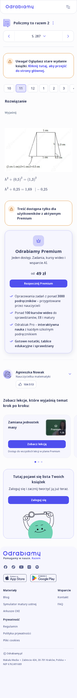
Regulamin (10, 626)
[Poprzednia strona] (9, 36)
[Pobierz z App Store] (15, 578)
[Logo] (19, 7)
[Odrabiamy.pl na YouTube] (21, 567)
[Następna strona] (68, 36)
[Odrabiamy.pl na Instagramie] (29, 567)
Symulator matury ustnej (20, 604)
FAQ (60, 604)
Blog (6, 597)
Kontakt (63, 597)
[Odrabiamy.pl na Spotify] (37, 567)
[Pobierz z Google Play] (43, 578)
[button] (35, 462)
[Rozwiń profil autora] (70, 374)
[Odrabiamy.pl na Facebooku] (5, 567)
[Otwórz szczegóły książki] (53, 23)
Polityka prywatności (17, 633)
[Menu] (68, 7)
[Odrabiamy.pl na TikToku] (13, 567)
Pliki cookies (11, 640)
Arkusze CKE (11, 611)
